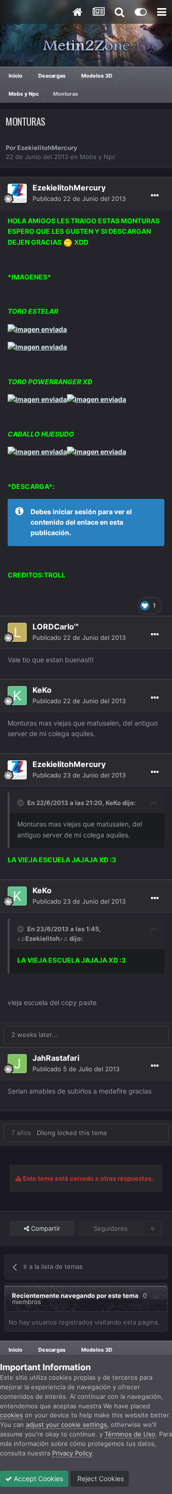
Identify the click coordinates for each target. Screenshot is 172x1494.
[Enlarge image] (68, 242)
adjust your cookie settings (66, 1424)
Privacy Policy (72, 1453)
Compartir (44, 1228)
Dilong (46, 1132)
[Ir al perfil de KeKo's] (17, 695)
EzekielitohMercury (47, 147)
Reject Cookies (99, 1478)
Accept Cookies (37, 1478)
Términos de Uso (130, 1434)
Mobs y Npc (98, 156)
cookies (11, 1415)
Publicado (79, 198)
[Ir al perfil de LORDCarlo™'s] (17, 632)
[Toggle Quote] (21, 803)
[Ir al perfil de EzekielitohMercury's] (17, 193)
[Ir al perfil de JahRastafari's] (17, 1063)
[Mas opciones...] (154, 195)
